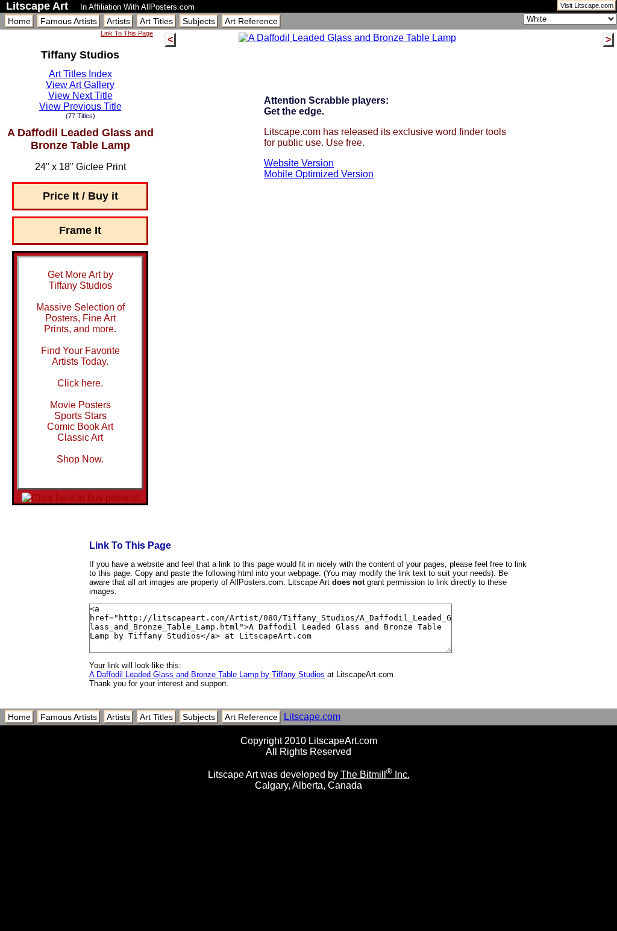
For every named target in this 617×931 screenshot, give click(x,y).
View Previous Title (80, 106)
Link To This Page (127, 33)
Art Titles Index (80, 74)
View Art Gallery (80, 85)
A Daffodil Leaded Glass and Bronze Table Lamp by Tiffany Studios (207, 674)
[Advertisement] (308, 926)
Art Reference (251, 21)
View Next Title (80, 95)
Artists (118, 21)
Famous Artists (68, 21)
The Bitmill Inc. (375, 774)
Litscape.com (312, 717)
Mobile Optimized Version (319, 174)
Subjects (199, 21)
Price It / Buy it (80, 196)
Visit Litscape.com (586, 5)
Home (19, 21)
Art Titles (156, 21)
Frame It (80, 230)
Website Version (299, 163)
